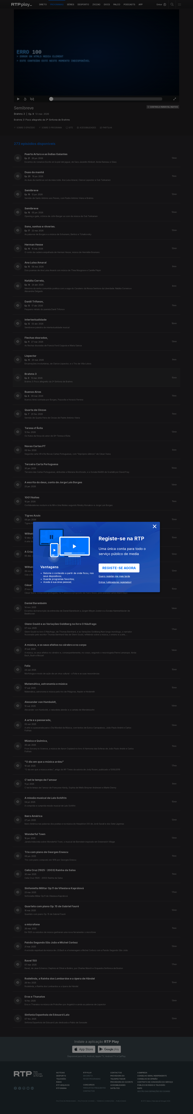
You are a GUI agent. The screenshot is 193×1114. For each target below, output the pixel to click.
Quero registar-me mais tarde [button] (114, 576)
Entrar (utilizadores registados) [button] (115, 582)
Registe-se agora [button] (119, 568)
